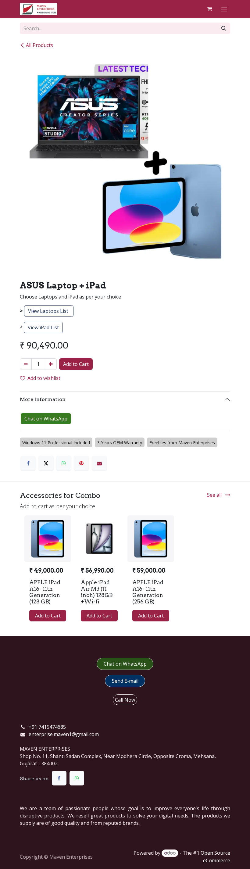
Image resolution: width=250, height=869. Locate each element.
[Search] (223, 28)
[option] (125, 570)
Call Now (125, 699)
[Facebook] (28, 463)
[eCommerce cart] (209, 9)
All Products (39, 45)
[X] (46, 463)
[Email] (99, 463)
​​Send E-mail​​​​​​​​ (125, 681)
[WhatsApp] (63, 463)
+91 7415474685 (47, 727)
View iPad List (43, 327)
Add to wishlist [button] (43, 378)
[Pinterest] (81, 463)
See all (215, 495)
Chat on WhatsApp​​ (125, 663)
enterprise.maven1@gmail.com (64, 734)
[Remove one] (26, 364)
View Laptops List (49, 311)
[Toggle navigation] (224, 8)
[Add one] (51, 364)
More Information (43, 399)
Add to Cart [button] (76, 364)
